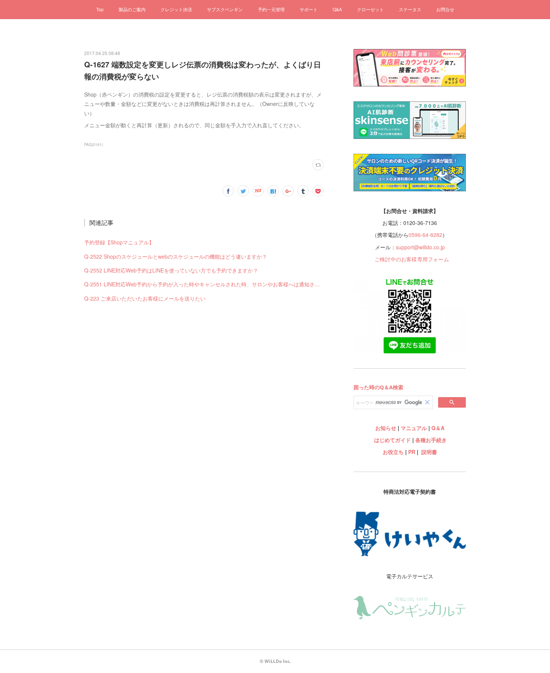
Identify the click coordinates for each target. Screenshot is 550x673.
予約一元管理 (271, 9)
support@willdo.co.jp (420, 247)
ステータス (410, 9)
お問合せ (445, 9)
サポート (309, 9)
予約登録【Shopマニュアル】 (119, 242)
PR (411, 452)
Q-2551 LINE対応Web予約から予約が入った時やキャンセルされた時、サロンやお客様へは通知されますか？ (204, 284)
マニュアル (414, 428)
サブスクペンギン (225, 9)
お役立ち (393, 452)
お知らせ (385, 428)
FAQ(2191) (93, 144)
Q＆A (437, 428)
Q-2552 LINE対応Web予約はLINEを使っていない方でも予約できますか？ (171, 270)
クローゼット (370, 9)
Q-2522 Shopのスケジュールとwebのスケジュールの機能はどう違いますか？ (175, 256)
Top (100, 9)
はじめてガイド (392, 440)
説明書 (429, 452)
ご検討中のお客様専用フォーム (412, 259)
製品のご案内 (132, 9)
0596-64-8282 (425, 234)
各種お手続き (431, 440)
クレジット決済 (176, 9)
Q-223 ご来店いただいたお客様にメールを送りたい (144, 298)
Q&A (337, 9)
